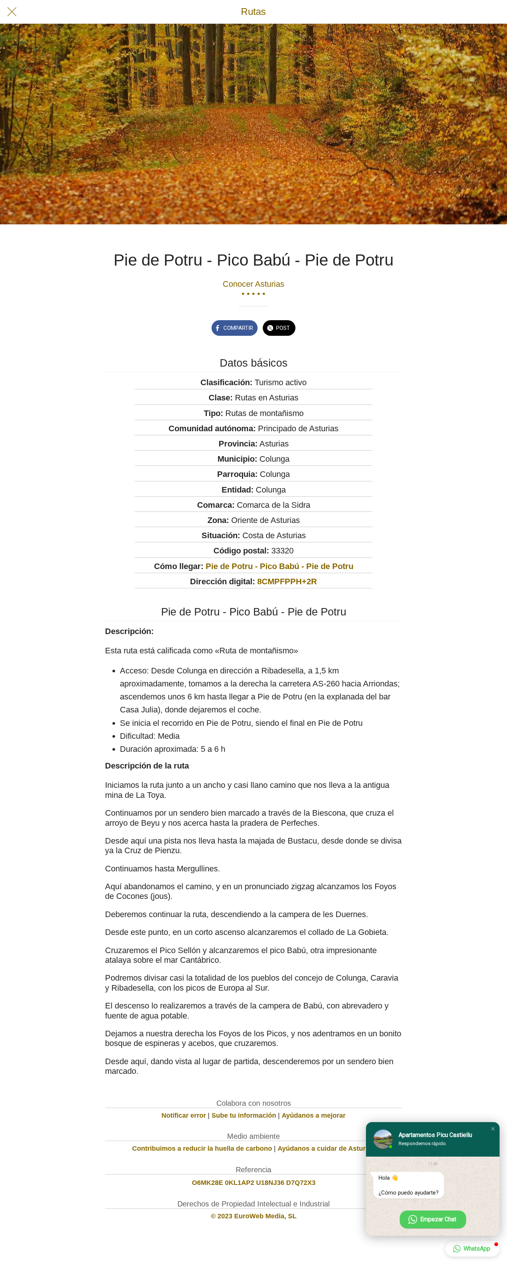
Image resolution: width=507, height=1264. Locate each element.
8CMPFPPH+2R (287, 581)
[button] (493, 1129)
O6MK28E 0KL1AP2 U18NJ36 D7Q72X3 (253, 1182)
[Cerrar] (11, 11)
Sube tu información (244, 1115)
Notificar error (183, 1115)
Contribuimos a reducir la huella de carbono (202, 1148)
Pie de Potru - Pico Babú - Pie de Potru (279, 566)
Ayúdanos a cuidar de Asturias (326, 1148)
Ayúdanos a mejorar (314, 1115)
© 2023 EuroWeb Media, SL (254, 1216)
